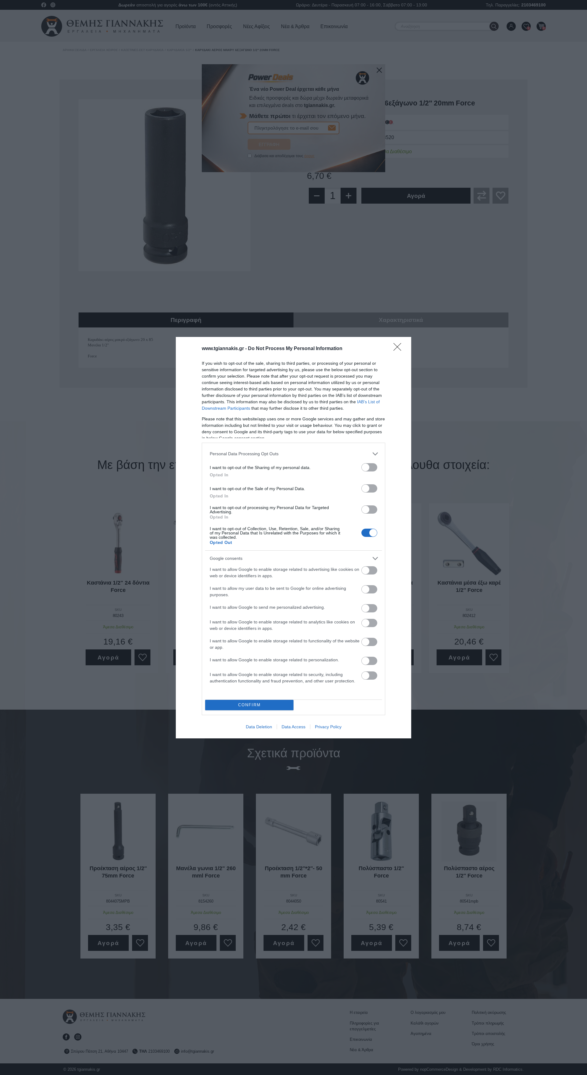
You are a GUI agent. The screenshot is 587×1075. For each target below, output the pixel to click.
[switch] (369, 467)
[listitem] (293, 454)
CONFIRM (249, 705)
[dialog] (293, 537)
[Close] (399, 349)
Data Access (293, 726)
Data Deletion (259, 726)
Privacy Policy (328, 726)
